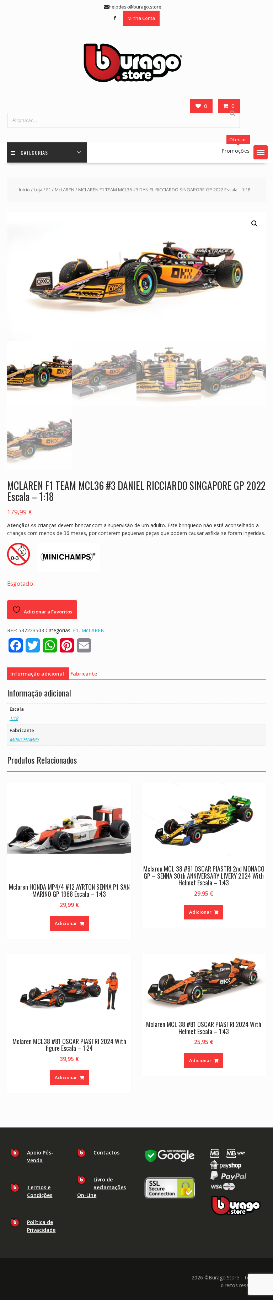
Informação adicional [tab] (37, 673)
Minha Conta (141, 18)
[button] (260, 152)
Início (24, 189)
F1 (48, 189)
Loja (38, 189)
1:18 (14, 718)
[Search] (232, 113)
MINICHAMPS (24, 739)
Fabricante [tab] (83, 673)
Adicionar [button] (66, 923)
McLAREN (64, 189)
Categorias (34, 152)
